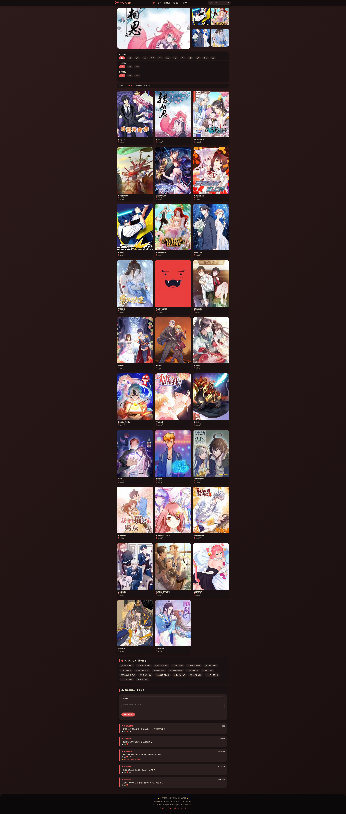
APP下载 (184, 808)
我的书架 (167, 3)
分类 (159, 3)
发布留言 (129, 714)
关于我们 (162, 808)
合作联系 (169, 808)
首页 (153, 3)
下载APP (184, 3)
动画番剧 (175, 3)
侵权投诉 (176, 808)
